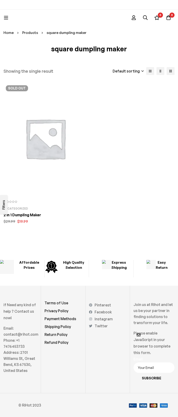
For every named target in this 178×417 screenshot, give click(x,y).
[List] (150, 71)
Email (138, 359)
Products (30, 32)
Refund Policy (56, 342)
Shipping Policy (57, 326)
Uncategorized (15, 208)
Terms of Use (56, 303)
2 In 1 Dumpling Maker (22, 215)
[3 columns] (171, 71)
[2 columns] (160, 71)
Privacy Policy (56, 311)
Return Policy (55, 334)
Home (8, 32)
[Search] (145, 17)
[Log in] (134, 17)
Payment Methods (60, 318)
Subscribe (151, 378)
